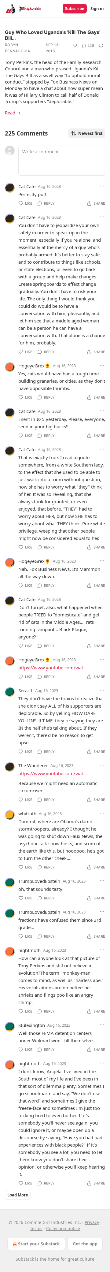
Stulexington (31, 1025)
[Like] (75, 45)
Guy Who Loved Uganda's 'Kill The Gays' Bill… (52, 35)
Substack (25, 1259)
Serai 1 (25, 690)
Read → (13, 113)
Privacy (92, 1222)
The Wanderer (33, 765)
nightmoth (29, 950)
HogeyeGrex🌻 (34, 366)
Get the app (85, 1244)
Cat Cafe (26, 186)
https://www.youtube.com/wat (50, 667)
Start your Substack (39, 1244)
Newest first (90, 133)
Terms (36, 1228)
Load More (17, 1195)
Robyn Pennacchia (17, 48)
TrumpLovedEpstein (39, 881)
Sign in (97, 8)
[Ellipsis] (102, 186)
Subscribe (74, 8)
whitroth (27, 813)
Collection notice (63, 1228)
